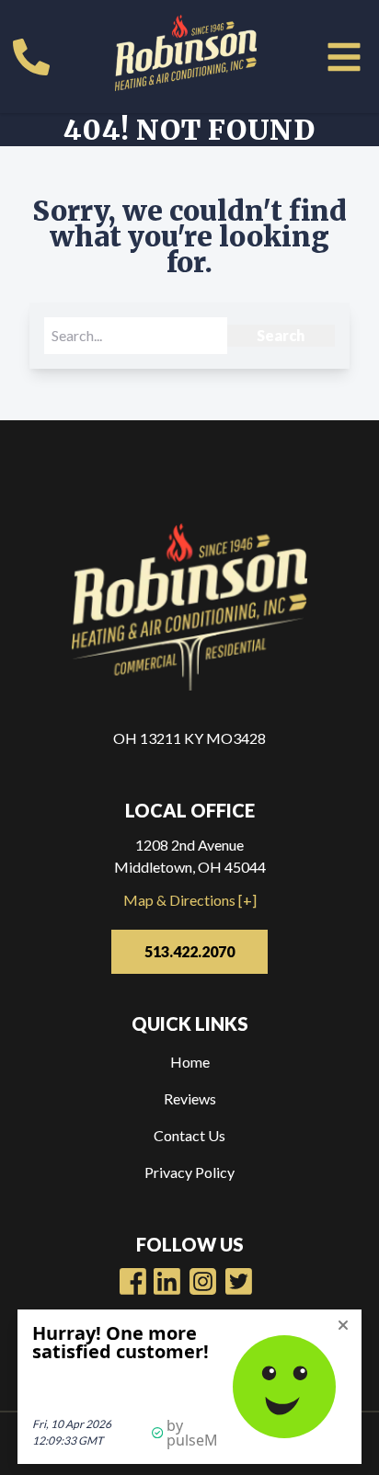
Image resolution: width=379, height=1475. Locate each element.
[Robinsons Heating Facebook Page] (133, 1281)
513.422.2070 (189, 951)
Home (190, 1061)
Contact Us (189, 1135)
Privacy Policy (189, 1172)
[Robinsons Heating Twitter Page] (238, 1281)
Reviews (190, 1098)
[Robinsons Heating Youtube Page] (167, 1281)
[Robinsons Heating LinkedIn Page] (203, 1281)
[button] (344, 57)
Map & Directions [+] (190, 900)
